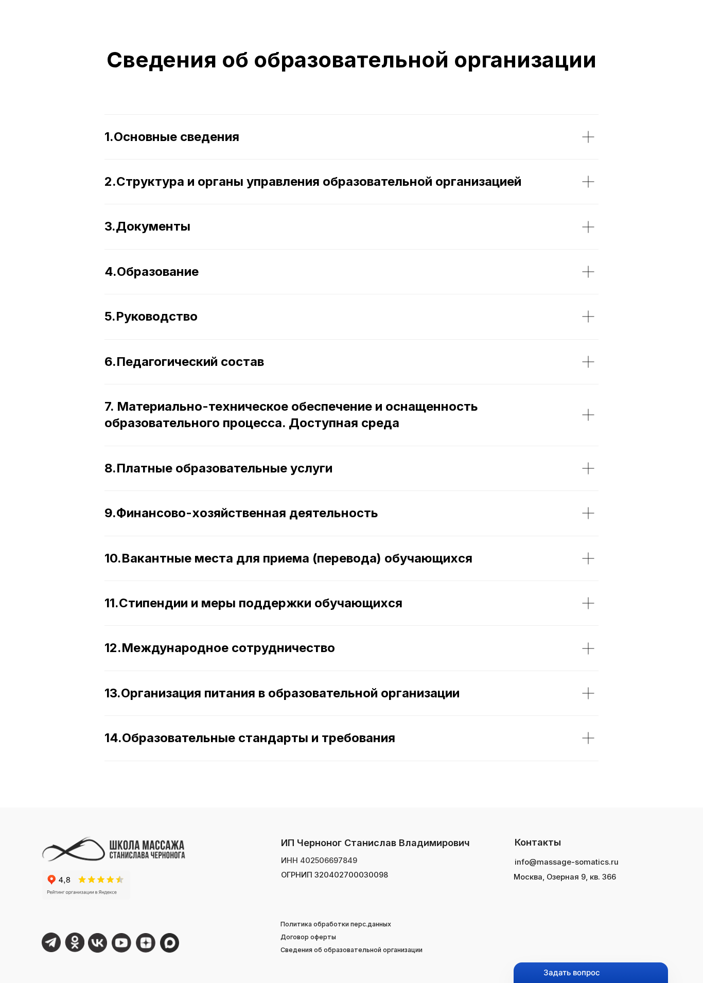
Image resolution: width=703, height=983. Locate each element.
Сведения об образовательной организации (351, 950)
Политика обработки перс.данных (335, 924)
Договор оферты (308, 937)
